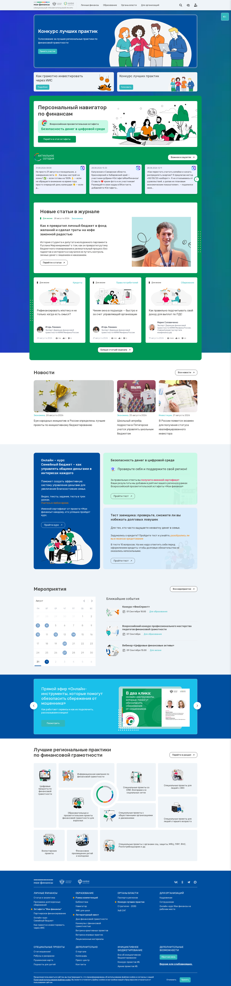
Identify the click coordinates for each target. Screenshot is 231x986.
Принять (185, 980)
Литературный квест (87, 915)
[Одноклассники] (182, 882)
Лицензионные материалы (90, 939)
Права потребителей (127, 282)
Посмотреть (53, 723)
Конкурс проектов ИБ (129, 962)
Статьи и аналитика (44, 897)
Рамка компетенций (87, 897)
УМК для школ (83, 910)
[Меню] (225, 17)
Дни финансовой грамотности (92, 919)
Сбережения (187, 282)
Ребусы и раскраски (44, 956)
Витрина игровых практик (89, 935)
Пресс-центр (82, 960)
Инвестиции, (166, 415)
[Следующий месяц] (92, 601)
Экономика (77, 218)
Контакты (81, 964)
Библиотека (82, 902)
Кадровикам (166, 897)
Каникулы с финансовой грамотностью (88, 925)
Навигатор (81, 906)
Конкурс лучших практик (139, 76)
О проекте (44, 54)
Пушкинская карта (43, 960)
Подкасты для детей (45, 964)
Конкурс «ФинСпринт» (136, 606)
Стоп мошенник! (42, 951)
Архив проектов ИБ (128, 966)
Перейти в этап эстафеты (56, 139)
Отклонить (171, 980)
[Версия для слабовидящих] (188, 5)
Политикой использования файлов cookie (52, 980)
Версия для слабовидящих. (176, 964)
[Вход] (195, 5)
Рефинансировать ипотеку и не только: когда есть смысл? (57, 312)
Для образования (158, 611)
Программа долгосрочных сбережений (47, 903)
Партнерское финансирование (50, 913)
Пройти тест (121, 496)
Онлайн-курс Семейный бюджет (44, 919)
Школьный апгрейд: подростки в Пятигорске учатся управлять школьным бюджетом (135, 427)
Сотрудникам (167, 902)
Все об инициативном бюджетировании (129, 956)
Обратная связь (168, 957)
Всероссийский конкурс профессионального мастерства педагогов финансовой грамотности (157, 628)
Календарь (81, 956)
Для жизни (155, 650)
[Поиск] (180, 5)
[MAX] (195, 882)
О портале (81, 951)
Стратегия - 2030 (127, 906)
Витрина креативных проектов (92, 930)
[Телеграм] (189, 882)
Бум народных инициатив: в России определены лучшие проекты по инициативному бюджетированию (69, 423)
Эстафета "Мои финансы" (48, 909)
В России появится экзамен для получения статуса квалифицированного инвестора (176, 427)
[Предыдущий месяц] (84, 601)
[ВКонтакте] (176, 882)
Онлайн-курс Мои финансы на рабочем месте (175, 907)
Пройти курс (51, 524)
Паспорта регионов (128, 897)
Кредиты (77, 282)
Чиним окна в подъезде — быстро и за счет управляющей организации (115, 312)
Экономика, (40, 415)
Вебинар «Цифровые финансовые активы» (148, 645)
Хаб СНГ (122, 910)
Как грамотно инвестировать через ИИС (59, 78)
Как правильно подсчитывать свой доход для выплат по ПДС (171, 312)
